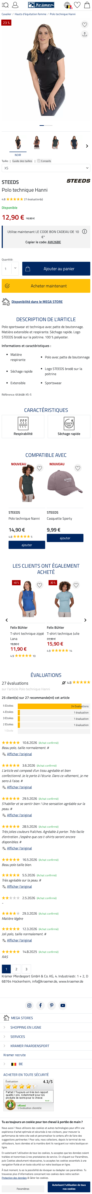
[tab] (42, 125)
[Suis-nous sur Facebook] (40, 1005)
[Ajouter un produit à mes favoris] (85, 24)
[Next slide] (86, 146)
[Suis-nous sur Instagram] (29, 1005)
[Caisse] (87, 4)
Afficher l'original (19, 753)
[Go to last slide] (6, 620)
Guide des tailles (22, 161)
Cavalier (6, 14)
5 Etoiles (8, 706)
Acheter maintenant (49, 285)
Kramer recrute (14, 1054)
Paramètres (23, 1189)
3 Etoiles (8, 718)
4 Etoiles (8, 712)
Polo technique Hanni (63, 14)
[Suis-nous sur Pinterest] (51, 1005)
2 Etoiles (8, 724)
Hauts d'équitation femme (30, 14)
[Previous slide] (5, 146)
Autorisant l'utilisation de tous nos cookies (69, 1187)
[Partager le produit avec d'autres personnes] (85, 34)
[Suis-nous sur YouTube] (62, 1005)
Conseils (46, 161)
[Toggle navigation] (5, 5)
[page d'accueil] (41, 4)
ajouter (27, 544)
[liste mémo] (77, 4)
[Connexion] (15, 4)
